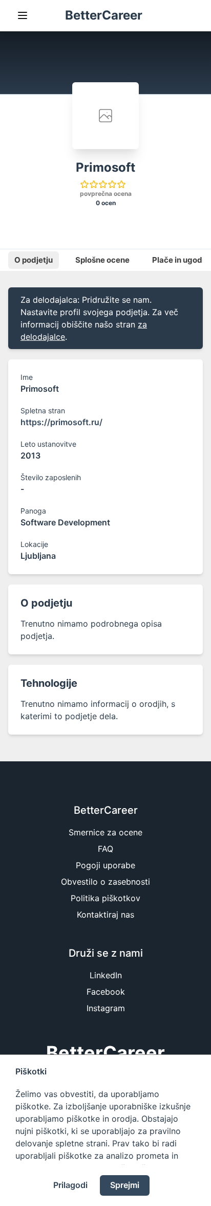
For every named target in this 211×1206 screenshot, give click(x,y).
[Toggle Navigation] (22, 15)
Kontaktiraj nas (105, 914)
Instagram (106, 1008)
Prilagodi (70, 1185)
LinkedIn (106, 975)
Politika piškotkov (105, 898)
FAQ (105, 849)
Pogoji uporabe (105, 865)
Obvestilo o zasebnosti (105, 881)
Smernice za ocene (105, 832)
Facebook (106, 991)
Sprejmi (124, 1185)
